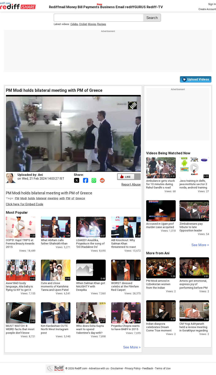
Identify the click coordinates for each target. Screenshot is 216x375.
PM (17, 198)
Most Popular (17, 213)
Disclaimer (117, 368)
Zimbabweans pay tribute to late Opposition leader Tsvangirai (191, 229)
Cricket (83, 24)
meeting (53, 198)
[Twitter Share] (77, 180)
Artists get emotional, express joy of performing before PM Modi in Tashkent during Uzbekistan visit (194, 287)
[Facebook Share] (86, 180)
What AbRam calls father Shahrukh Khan (54, 241)
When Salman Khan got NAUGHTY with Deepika (90, 286)
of (73, 198)
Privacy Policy (132, 368)
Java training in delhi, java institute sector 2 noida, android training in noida (193, 186)
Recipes (101, 24)
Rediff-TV (155, 7)
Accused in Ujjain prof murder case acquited (160, 225)
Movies (92, 24)
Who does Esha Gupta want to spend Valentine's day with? (90, 329)
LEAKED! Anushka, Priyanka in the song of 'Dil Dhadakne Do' (90, 243)
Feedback (147, 368)
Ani (40, 175)
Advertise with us (99, 368)
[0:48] (84, 270)
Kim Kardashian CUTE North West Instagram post (54, 329)
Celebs (74, 24)
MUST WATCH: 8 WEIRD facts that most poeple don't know (20, 329)
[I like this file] (126, 176)
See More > (132, 347)
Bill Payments (88, 7)
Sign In (212, 4)
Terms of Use (162, 368)
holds (31, 198)
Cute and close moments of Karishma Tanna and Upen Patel (55, 286)
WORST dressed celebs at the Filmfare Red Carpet (125, 286)
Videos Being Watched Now (168, 153)
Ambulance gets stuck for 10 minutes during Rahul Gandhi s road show (160, 186)
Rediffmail (57, 7)
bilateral (41, 198)
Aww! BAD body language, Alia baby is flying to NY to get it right (19, 288)
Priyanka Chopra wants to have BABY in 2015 (125, 327)
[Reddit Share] (103, 180)
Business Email (112, 7)
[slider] (69, 168)
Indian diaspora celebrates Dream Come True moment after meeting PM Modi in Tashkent (160, 330)
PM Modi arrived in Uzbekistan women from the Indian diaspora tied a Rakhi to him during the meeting (161, 287)
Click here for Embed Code (24, 204)
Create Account (207, 9)
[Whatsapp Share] (95, 180)
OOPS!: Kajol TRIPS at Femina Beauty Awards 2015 (20, 243)
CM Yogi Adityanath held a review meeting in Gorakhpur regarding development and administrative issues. (194, 330)
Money (71, 7)
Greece (80, 198)
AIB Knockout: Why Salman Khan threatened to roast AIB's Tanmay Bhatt (123, 245)
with (62, 198)
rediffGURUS (135, 7)
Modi (23, 198)
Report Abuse (131, 184)
